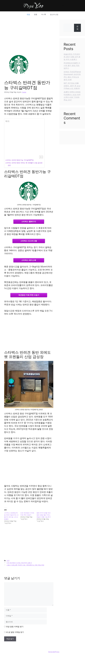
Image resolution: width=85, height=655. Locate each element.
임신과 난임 (54, 14)
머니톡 (43, 14)
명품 (35, 14)
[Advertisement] (28, 34)
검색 (77, 27)
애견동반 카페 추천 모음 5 (28, 295)
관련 (9, 165)
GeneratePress (53, 652)
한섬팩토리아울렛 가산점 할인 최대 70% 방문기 (72, 65)
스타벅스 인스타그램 (29, 241)
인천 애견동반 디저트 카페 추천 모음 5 (19, 563)
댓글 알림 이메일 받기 (14, 627)
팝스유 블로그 (61, 5)
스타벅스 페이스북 (28, 260)
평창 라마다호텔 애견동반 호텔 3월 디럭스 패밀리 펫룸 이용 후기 (44, 515)
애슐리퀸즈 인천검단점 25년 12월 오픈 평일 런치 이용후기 (72, 56)
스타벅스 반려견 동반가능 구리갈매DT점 (19, 160)
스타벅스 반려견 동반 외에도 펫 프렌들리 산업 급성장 (23, 163)
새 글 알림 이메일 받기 (15, 632)
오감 (28, 14)
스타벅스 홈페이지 (28, 222)
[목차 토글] (40, 157)
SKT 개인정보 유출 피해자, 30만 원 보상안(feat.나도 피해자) (72, 85)
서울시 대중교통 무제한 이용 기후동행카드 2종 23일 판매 (25, 565)
